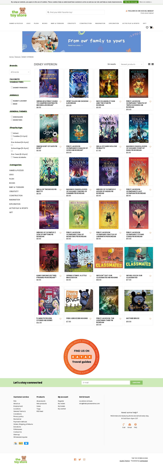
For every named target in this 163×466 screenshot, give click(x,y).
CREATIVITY (72, 23)
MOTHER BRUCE (132, 318)
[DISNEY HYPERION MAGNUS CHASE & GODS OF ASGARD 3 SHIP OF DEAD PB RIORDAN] (138, 128)
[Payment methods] (16, 444)
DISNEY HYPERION (27, 57)
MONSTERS (17, 120)
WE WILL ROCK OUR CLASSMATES (134, 277)
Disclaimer (17, 419)
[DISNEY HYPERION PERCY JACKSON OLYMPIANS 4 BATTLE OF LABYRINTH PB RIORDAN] (109, 214)
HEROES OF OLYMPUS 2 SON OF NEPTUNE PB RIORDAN (46, 234)
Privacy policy (18, 416)
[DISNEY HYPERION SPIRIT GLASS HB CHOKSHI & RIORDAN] (79, 83)
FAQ (14, 401)
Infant (15, 133)
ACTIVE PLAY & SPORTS (130, 23)
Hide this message (131, 2)
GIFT (144, 23)
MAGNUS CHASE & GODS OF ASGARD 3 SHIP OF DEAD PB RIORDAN (136, 148)
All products (41, 401)
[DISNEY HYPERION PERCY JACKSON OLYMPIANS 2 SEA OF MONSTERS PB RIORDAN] (79, 214)
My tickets (61, 406)
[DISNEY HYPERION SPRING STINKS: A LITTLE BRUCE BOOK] (79, 257)
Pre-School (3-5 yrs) (20, 142)
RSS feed (40, 411)
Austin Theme (125, 461)
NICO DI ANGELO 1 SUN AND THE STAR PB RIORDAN (105, 103)
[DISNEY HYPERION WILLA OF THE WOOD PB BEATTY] (49, 171)
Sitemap (16, 435)
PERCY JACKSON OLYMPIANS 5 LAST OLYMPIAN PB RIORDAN (136, 191)
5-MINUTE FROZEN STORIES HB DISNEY (44, 319)
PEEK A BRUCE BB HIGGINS (77, 318)
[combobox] (75, 12)
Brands (17, 57)
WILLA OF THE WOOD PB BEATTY (46, 190)
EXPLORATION (114, 23)
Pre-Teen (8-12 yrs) (19, 154)
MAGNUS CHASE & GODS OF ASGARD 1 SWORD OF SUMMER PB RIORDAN (76, 191)
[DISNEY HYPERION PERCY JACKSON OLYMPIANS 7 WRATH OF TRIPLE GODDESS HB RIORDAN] (138, 83)
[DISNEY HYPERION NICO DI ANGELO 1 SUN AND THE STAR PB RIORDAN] (109, 83)
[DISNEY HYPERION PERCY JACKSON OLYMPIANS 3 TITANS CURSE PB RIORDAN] (138, 214)
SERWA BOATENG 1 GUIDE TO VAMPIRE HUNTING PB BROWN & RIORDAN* (47, 103)
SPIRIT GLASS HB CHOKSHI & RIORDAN (77, 102)
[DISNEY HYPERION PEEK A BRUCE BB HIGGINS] (79, 300)
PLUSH (36, 23)
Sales (39, 406)
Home (11, 57)
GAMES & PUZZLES (16, 23)
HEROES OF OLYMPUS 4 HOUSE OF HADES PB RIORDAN (106, 191)
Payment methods (20, 422)
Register (61, 401)
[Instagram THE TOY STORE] (84, 459)
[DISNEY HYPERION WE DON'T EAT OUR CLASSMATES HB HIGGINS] (109, 257)
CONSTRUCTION (86, 23)
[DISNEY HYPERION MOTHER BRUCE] (138, 300)
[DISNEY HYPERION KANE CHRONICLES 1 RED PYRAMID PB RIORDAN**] (49, 257)
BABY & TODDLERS (57, 23)
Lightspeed (144, 461)
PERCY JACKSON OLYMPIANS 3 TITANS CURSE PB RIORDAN (135, 234)
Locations (17, 409)
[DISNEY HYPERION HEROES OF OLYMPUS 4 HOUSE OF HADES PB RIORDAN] (109, 171)
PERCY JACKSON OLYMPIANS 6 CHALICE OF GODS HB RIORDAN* (77, 148)
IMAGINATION (100, 23)
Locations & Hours (85, 401)
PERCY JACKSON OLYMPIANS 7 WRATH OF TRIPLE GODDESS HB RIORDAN (136, 104)
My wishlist (62, 409)
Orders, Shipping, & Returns (23, 424)
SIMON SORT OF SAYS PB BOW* (47, 147)
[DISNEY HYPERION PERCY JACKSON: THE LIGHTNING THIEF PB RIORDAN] (109, 300)
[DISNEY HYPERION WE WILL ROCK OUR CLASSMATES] (138, 257)
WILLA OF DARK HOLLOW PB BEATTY (106, 147)
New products (42, 404)
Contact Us (17, 432)
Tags (38, 409)
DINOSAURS (18, 117)
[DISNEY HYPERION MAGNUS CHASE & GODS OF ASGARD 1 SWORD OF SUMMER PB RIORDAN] (79, 171)
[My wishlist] (147, 28)
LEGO (28, 23)
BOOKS (44, 23)
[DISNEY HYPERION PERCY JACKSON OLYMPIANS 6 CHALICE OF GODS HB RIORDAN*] (79, 128)
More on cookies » (145, 2)
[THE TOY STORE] (26, 12)
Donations (17, 427)
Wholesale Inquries (20, 437)
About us (16, 404)
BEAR (15, 104)
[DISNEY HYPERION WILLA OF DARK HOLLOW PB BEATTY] (109, 128)
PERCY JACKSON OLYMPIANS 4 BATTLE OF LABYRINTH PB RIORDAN (106, 234)
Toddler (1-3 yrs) (20, 136)
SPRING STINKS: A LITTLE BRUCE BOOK (76, 277)
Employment (18, 406)
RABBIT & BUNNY (20, 101)
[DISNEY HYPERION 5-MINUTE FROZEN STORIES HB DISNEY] (49, 300)
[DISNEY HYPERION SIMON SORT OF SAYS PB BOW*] (49, 128)
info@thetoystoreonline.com (89, 404)
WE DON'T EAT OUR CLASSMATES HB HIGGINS (107, 277)
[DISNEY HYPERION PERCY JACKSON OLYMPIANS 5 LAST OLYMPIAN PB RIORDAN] (138, 171)
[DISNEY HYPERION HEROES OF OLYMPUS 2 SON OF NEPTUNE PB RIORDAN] (49, 214)
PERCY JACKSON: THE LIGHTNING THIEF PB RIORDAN (105, 320)
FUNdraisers (17, 429)
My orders (61, 404)
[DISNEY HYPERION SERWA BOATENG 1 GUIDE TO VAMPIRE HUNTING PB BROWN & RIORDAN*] (49, 83)
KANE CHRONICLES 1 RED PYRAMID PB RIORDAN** (46, 277)
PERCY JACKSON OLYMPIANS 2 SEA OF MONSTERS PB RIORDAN (76, 234)
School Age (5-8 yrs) (20, 148)
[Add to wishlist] (60, 101)
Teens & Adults (19, 157)
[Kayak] (81, 357)
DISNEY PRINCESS (20, 87)
